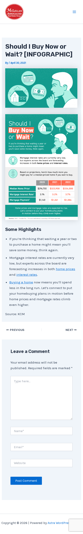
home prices (65, 269)
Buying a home (21, 282)
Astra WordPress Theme (65, 523)
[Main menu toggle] (74, 11)
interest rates (26, 275)
